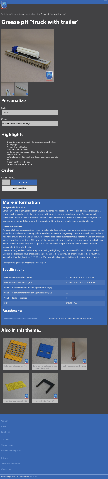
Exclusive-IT (33, 477)
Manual (4, 119)
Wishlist (4, 421)
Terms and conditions (10, 464)
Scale (3, 108)
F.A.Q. (3, 427)
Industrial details (31, 14)
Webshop (5, 14)
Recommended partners (11, 451)
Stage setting (17, 14)
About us (5, 440)
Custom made (7, 445)
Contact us (6, 469)
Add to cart (23, 182)
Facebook (5, 432)
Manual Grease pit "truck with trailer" (21, 319)
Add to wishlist (19, 189)
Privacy (4, 458)
